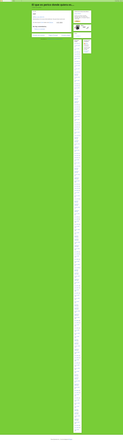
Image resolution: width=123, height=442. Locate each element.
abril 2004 (76, 397)
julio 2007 (76, 285)
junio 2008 (76, 253)
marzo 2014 (76, 93)
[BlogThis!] (58, 22)
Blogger (70, 439)
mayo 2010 (76, 188)
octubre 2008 (77, 242)
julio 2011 (76, 153)
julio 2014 (76, 91)
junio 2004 (76, 392)
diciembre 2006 (76, 305)
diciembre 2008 (76, 236)
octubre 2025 (77, 45)
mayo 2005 (76, 359)
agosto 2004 (77, 387)
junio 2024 (76, 51)
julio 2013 (76, 104)
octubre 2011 (77, 143)
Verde (86, 43)
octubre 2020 (77, 58)
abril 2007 (76, 293)
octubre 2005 (77, 346)
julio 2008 (76, 251)
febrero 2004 (77, 403)
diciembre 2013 (76, 99)
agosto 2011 (76, 150)
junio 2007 (76, 287)
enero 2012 (76, 135)
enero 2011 (76, 166)
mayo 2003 (76, 429)
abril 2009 (76, 224)
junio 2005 (76, 357)
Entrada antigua (66, 35)
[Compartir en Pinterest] (62, 22)
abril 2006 (76, 328)
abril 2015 (76, 85)
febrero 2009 (77, 229)
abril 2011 (76, 157)
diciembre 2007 (76, 270)
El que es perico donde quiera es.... (53, 4)
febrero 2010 (77, 195)
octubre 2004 (77, 381)
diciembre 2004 (76, 375)
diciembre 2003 (76, 410)
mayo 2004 (76, 394)
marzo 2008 (76, 261)
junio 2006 (76, 322)
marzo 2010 (76, 192)
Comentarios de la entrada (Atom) (54, 39)
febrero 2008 (77, 264)
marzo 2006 (76, 330)
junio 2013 (76, 106)
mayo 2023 (76, 54)
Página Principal (53, 35)
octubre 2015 (77, 77)
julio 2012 (76, 122)
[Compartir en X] (59, 22)
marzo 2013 (76, 111)
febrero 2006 (77, 333)
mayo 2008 (76, 256)
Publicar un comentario (39, 29)
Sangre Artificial (77, 13)
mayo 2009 (76, 221)
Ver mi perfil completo (86, 51)
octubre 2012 (77, 116)
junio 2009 (76, 219)
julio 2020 (76, 61)
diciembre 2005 (76, 340)
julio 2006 (76, 320)
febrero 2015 (77, 87)
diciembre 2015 (76, 75)
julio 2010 (76, 184)
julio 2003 (76, 425)
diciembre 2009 (76, 202)
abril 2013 (76, 109)
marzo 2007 (76, 295)
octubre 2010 (77, 174)
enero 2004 (76, 406)
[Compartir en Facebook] (60, 22)
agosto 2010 (77, 180)
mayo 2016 (76, 72)
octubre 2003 (77, 415)
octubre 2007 (77, 276)
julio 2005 (76, 355)
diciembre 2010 (76, 169)
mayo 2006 (76, 324)
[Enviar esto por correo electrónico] (57, 22)
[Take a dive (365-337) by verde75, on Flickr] (39, 17)
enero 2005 (76, 371)
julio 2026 (76, 43)
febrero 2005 (77, 368)
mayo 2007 (76, 289)
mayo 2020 (76, 63)
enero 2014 (76, 96)
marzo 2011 (76, 159)
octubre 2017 (77, 68)
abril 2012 (76, 127)
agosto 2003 (77, 422)
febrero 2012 (77, 132)
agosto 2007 (77, 282)
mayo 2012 (76, 124)
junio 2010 (76, 186)
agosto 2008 (77, 248)
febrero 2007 (77, 298)
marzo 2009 (76, 226)
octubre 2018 (77, 65)
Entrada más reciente (39, 35)
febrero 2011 (77, 162)
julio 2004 (76, 390)
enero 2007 (76, 301)
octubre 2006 (77, 311)
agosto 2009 (77, 213)
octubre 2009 (77, 207)
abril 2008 (76, 259)
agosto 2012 (77, 119)
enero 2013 (76, 114)
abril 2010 (76, 190)
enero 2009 (76, 232)
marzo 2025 (76, 48)
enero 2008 (76, 267)
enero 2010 (76, 198)
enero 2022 (76, 56)
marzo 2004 (76, 400)
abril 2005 (76, 362)
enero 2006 (76, 336)
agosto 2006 (77, 317)
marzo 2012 (76, 129)
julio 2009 (76, 216)
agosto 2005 (77, 352)
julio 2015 (76, 83)
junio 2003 (76, 427)
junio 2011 (76, 155)
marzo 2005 (76, 365)
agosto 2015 (77, 80)
